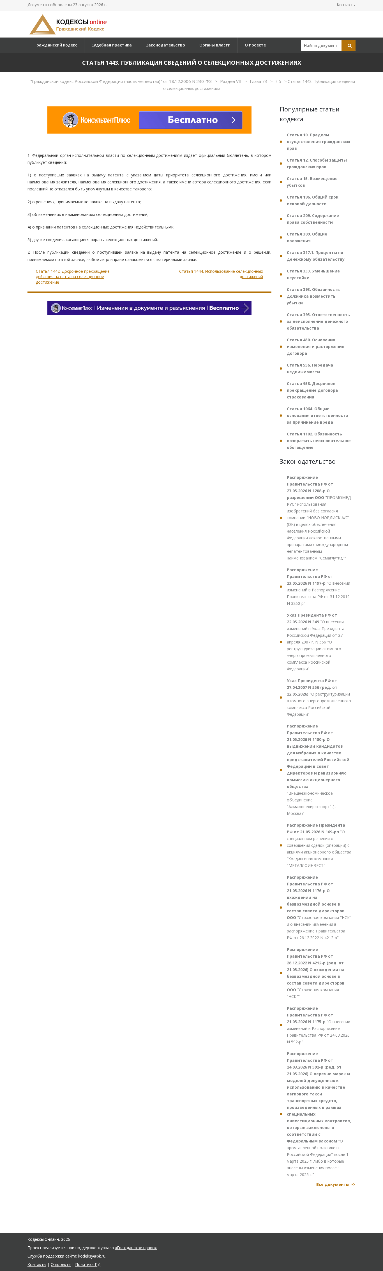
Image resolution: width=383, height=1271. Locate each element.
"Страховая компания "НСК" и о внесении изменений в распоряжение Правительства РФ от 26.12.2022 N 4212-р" (319, 907)
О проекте (255, 45)
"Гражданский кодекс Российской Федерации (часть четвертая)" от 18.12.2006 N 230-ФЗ (121, 81)
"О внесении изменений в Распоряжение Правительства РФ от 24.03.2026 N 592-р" (318, 1025)
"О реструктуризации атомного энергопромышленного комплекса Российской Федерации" (319, 697)
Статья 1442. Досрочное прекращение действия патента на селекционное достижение (73, 277)
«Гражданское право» (136, 1247)
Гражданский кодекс (55, 45)
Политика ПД (87, 1264)
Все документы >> (336, 1184)
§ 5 (279, 81)
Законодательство (165, 45)
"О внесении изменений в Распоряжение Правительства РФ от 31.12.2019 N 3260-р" (318, 586)
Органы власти (214, 45)
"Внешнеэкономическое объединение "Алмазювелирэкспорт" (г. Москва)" (318, 769)
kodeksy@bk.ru (91, 1256)
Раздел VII (231, 81)
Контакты (346, 4)
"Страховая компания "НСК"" (316, 973)
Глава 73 (259, 81)
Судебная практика (111, 45)
